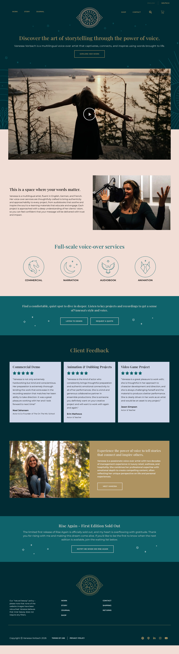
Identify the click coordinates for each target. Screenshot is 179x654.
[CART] (162, 12)
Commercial (33, 280)
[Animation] (145, 266)
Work (15, 12)
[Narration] (70, 266)
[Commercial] (33, 266)
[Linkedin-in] (154, 638)
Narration (70, 280)
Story (27, 12)
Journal (40, 12)
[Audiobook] (108, 266)
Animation (145, 280)
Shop (123, 12)
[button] (150, 12)
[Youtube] (166, 638)
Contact (137, 12)
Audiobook (108, 280)
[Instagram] (160, 638)
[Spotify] (142, 638)
